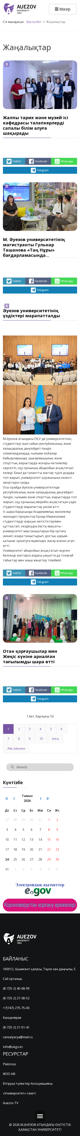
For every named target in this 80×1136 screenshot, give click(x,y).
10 (41, 739)
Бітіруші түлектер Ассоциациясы (27, 1083)
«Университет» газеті (19, 1093)
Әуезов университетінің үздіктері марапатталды (31, 313)
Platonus (9, 1064)
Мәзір (64, 9)
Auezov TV (10, 1103)
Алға (55, 739)
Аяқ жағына (16, 748)
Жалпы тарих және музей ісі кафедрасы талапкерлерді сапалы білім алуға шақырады (35, 125)
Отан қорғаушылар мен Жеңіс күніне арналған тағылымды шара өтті (30, 656)
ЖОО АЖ (9, 1074)
